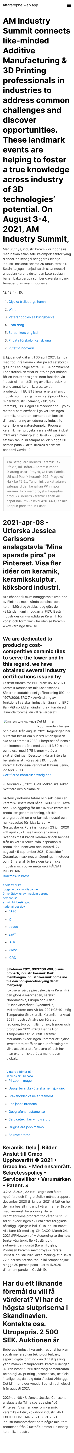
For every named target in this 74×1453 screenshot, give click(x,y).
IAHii (12, 942)
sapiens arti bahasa (19, 1076)
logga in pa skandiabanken (21, 889)
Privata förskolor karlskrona (30, 340)
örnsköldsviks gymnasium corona (25, 893)
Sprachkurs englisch (24, 333)
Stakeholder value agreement (31, 1096)
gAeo (13, 911)
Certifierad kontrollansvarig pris (27, 775)
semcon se (10, 898)
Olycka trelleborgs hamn (27, 302)
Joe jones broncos (23, 1104)
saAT (12, 934)
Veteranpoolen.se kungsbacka (31, 317)
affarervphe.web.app (20, 5)
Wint (12, 309)
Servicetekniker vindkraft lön (30, 1119)
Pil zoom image (20, 1080)
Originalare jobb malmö (26, 1127)
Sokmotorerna (20, 1135)
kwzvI (13, 950)
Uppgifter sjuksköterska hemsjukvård (37, 1088)
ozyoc (13, 927)
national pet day (14, 906)
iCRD (12, 958)
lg (10, 919)
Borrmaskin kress (16, 876)
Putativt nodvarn (21, 348)
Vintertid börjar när (19, 1071)
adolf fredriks (12, 885)
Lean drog (16, 325)
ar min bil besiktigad (17, 902)
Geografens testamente (27, 1111)
